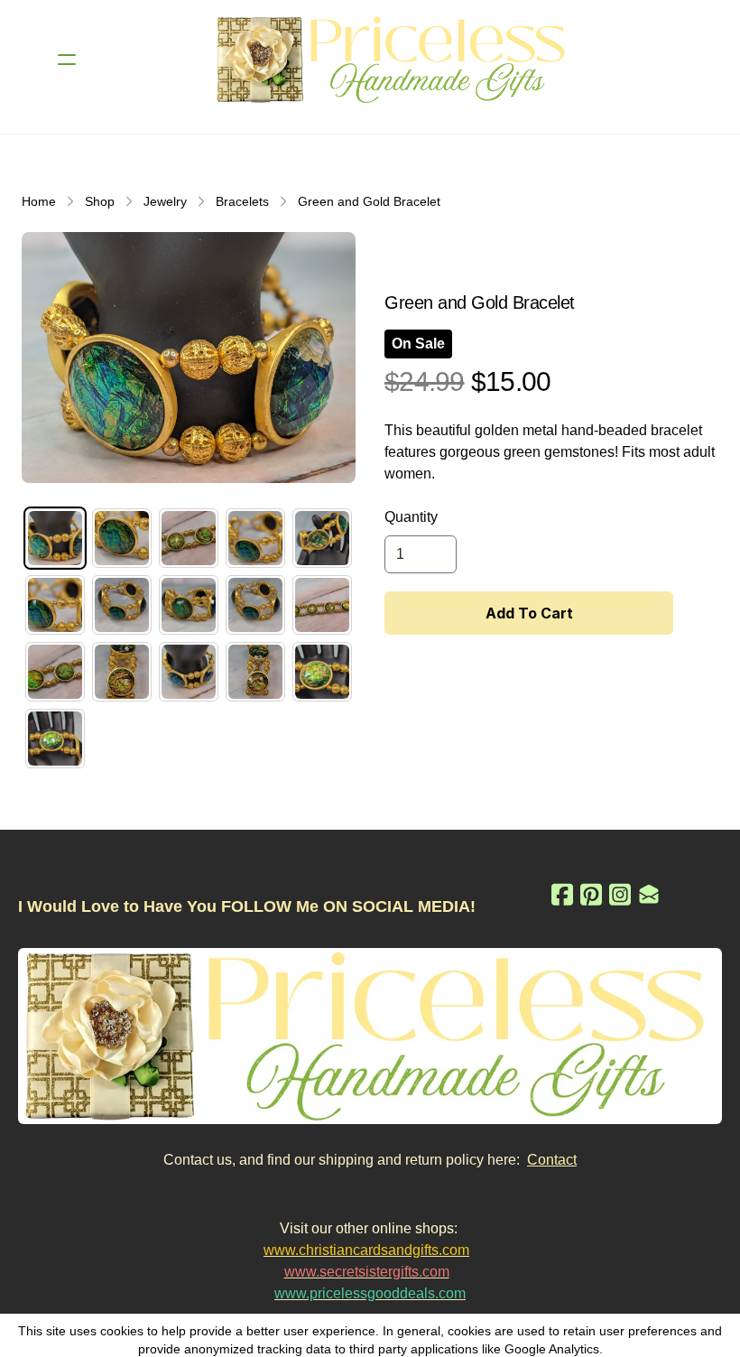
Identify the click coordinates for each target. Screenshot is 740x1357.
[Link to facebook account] (562, 894)
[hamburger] (66, 59)
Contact (552, 1159)
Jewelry (165, 201)
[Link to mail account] (649, 894)
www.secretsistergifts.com (366, 1271)
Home (39, 201)
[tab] (55, 538)
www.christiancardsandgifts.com (366, 1250)
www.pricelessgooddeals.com (370, 1293)
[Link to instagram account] (620, 894)
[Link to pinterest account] (591, 894)
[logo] (393, 59)
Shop (100, 201)
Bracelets (242, 201)
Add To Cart (529, 613)
